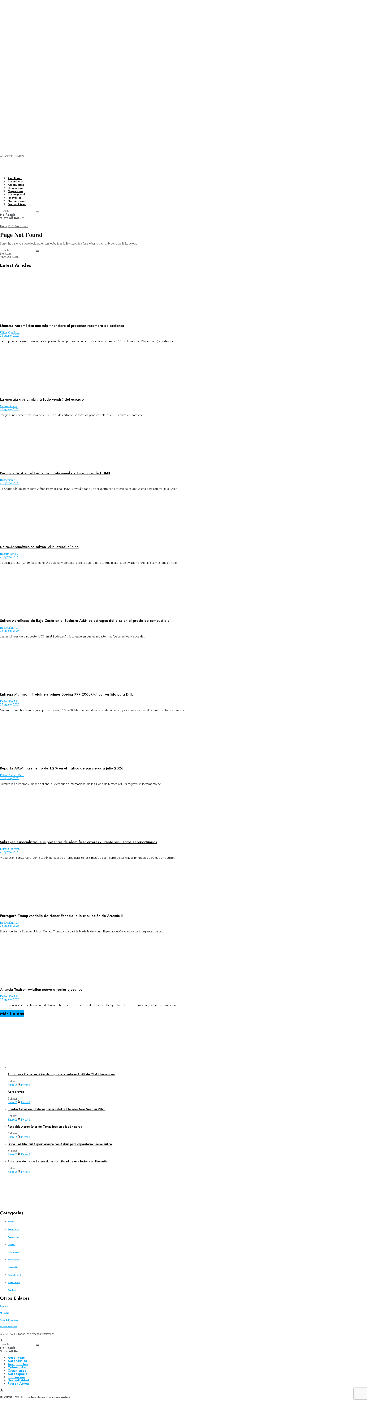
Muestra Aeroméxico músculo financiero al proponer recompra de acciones (62, 325)
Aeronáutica (16, 181)
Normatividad (14, 1275)
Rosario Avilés (9, 554)
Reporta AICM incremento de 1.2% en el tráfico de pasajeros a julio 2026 (61, 768)
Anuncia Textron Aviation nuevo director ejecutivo (41, 989)
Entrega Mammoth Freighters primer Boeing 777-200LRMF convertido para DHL (66, 694)
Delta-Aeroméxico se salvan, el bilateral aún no (39, 546)
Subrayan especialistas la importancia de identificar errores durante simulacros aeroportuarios (78, 842)
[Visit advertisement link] (153, 50)
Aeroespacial (13, 1260)
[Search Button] (37, 251)
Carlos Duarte (8, 406)
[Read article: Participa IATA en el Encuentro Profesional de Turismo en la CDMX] (183, 444)
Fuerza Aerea (14, 1282)
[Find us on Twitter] (1, 1340)
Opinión (11, 1244)
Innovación (13, 1267)
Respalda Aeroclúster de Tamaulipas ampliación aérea (45, 1126)
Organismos (13, 1252)
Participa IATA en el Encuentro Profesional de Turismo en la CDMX (55, 473)
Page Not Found (18, 226)
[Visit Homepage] (131, 170)
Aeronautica (13, 1229)
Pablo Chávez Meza (12, 775)
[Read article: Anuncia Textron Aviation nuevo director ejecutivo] (183, 960)
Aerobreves (16, 1091)
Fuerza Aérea (18, 1383)
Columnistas (17, 1367)
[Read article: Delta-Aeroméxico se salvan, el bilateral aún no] (183, 517)
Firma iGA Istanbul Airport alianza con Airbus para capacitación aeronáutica (60, 1144)
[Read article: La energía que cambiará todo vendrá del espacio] (183, 370)
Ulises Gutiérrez (9, 332)
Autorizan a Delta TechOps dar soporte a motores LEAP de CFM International (61, 1074)
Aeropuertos (16, 185)
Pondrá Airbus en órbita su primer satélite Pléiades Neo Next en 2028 (57, 1109)
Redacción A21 (9, 480)
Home (3, 226)
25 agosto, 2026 (9, 335)
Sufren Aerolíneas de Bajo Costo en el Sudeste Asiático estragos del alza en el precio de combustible (85, 620)
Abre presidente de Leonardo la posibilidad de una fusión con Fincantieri (58, 1161)
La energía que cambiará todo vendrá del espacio (42, 399)
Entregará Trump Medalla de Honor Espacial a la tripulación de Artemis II (61, 915)
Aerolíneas (15, 178)
